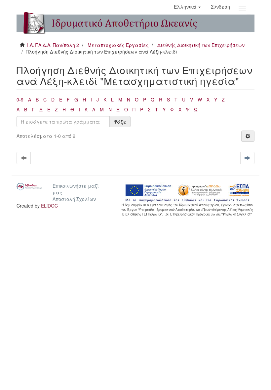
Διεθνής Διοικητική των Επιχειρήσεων (201, 45)
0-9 (20, 99)
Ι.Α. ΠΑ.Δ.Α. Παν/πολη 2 (53, 45)
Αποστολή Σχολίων (74, 199)
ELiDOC (49, 205)
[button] (187, 6)
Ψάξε (120, 121)
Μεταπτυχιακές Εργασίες (118, 45)
